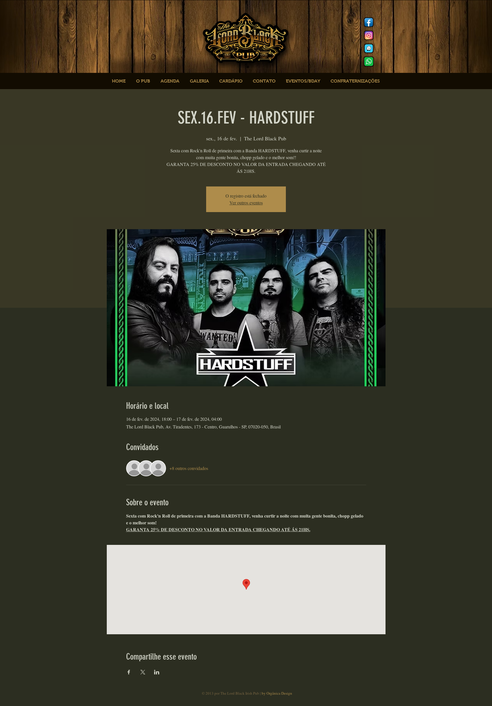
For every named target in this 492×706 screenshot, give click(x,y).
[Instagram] (369, 35)
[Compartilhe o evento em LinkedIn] (156, 672)
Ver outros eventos (246, 203)
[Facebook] (369, 22)
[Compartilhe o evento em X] (142, 672)
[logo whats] (369, 61)
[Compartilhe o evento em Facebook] (129, 672)
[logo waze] (369, 48)
